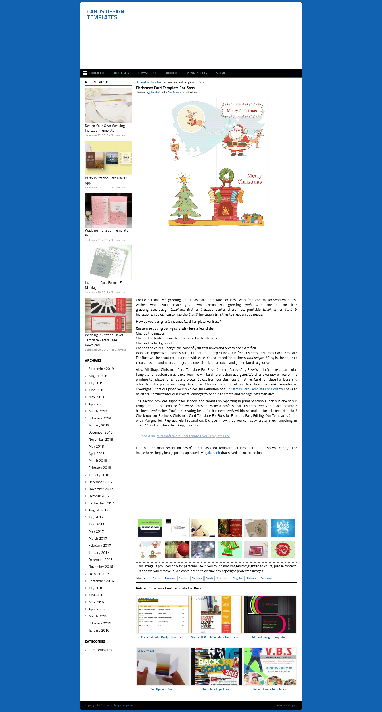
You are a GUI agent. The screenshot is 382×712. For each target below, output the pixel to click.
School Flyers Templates (269, 689)
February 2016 (100, 623)
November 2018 (101, 439)
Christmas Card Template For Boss (252, 389)
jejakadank (154, 92)
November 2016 (101, 567)
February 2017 (100, 545)
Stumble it (223, 578)
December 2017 (101, 482)
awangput (291, 705)
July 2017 (96, 517)
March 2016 (98, 616)
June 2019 (96, 390)
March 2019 (98, 411)
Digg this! (238, 578)
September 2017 (101, 503)
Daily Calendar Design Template (162, 637)
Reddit (209, 578)
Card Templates (176, 92)
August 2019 (98, 376)
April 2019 (97, 404)
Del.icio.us (266, 578)
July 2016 (96, 588)
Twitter (156, 578)
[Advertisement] (193, 56)
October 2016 (99, 574)
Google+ (183, 578)
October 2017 (99, 496)
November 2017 (101, 489)
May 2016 (96, 602)
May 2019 (96, 397)
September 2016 (101, 581)
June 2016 (96, 595)
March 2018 (98, 461)
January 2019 (99, 425)
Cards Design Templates (105, 14)
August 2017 (98, 510)
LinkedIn (251, 578)
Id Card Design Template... (269, 637)
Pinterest (197, 578)
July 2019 (96, 383)
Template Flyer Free (216, 689)
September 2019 (101, 369)
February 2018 (100, 468)
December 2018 (101, 432)
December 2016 (101, 560)
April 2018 (97, 453)
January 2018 (99, 475)
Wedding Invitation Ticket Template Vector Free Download (104, 340)
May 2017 (96, 531)
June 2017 (96, 524)
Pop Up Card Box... (162, 689)
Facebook (169, 578)
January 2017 (99, 552)
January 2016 (99, 630)
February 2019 (100, 418)
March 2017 (98, 538)
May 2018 (96, 446)
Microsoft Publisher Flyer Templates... (216, 637)
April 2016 (97, 609)
